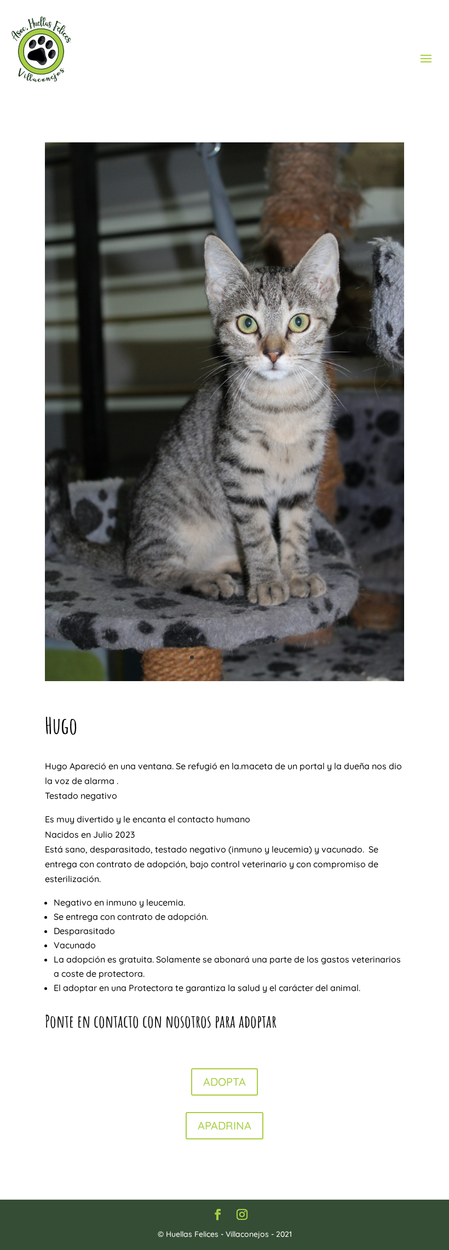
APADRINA (224, 1125)
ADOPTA (224, 1081)
